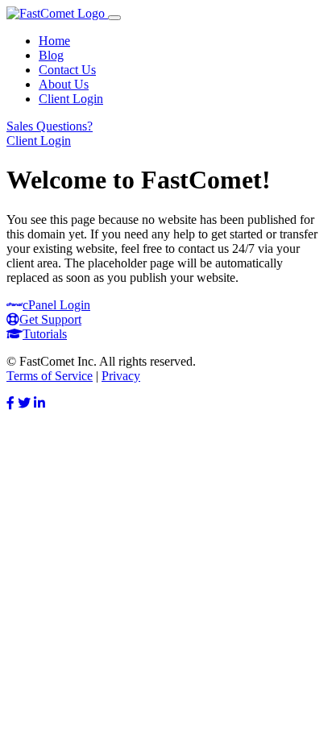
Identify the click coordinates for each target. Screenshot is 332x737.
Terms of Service (49, 376)
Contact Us (67, 70)
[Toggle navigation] (114, 17)
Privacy (121, 376)
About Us (64, 84)
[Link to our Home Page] (57, 13)
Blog (51, 55)
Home (54, 41)
